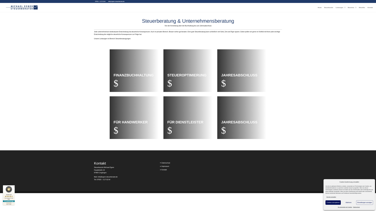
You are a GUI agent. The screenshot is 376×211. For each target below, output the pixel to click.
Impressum (165, 166)
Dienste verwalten (331, 197)
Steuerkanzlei (328, 7)
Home (320, 7)
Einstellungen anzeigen (364, 202)
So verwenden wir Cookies (345, 207)
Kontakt (370, 7)
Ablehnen (349, 202)
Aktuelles (362, 7)
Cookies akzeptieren (333, 202)
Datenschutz (356, 207)
